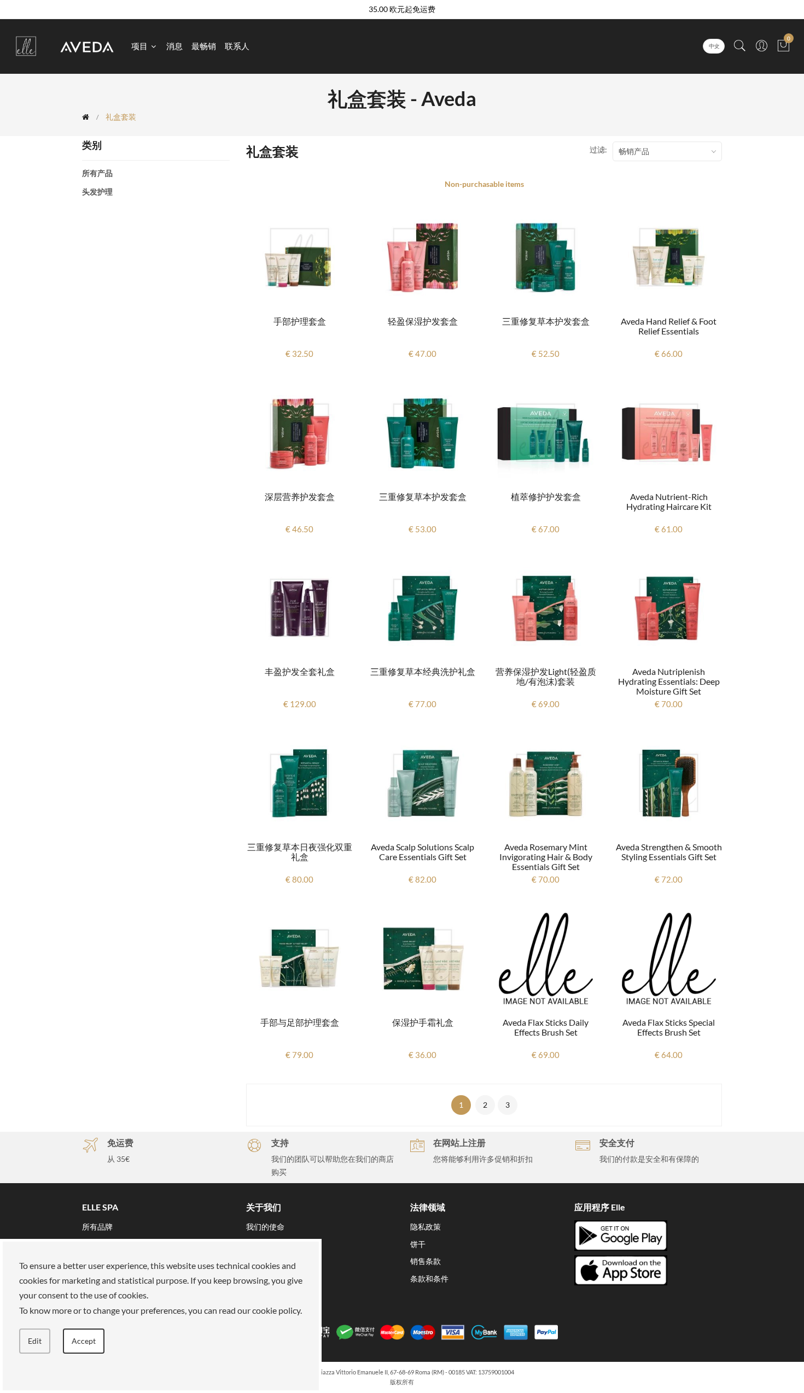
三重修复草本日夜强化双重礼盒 (299, 852)
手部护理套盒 (299, 321)
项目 (140, 46)
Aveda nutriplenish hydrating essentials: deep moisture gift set (669, 681)
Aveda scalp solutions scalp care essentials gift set (422, 852)
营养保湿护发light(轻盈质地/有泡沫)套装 (546, 676)
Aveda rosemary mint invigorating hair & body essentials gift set (545, 857)
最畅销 (203, 46)
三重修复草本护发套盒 (546, 321)
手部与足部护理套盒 (299, 1022)
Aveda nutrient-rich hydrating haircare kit (669, 501)
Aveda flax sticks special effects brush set (668, 1027)
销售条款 (425, 1261)
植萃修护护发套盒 (546, 496)
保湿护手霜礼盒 (422, 1022)
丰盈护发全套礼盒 (300, 671)
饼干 (418, 1244)
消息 (174, 46)
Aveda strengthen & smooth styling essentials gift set (669, 852)
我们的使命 (265, 1226)
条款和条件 (429, 1278)
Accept (84, 1340)
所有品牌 (97, 1226)
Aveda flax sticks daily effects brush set (546, 1027)
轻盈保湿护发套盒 (423, 321)
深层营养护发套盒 (300, 496)
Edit (35, 1340)
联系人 (237, 46)
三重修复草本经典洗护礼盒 (422, 671)
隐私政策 (425, 1226)
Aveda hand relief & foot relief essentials (668, 326)
